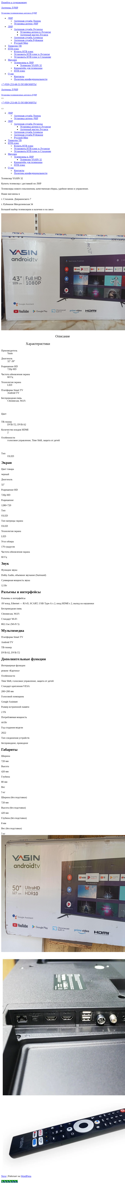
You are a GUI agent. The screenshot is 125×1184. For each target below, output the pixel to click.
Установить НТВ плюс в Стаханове (32, 57)
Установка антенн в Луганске (35, 32)
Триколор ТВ (15, 46)
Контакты (19, 76)
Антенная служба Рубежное (28, 40)
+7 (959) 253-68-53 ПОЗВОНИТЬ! (19, 84)
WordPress (26, 1176)
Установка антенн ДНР (26, 23)
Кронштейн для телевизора (28, 68)
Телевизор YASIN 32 (31, 65)
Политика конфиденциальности (30, 79)
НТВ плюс (19, 71)
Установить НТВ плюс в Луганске (32, 54)
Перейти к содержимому (14, 2)
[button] (63, 352)
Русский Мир (21, 43)
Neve (3, 1176)
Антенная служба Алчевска (28, 37)
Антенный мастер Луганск (34, 34)
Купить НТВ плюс (23, 51)
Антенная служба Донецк (27, 21)
